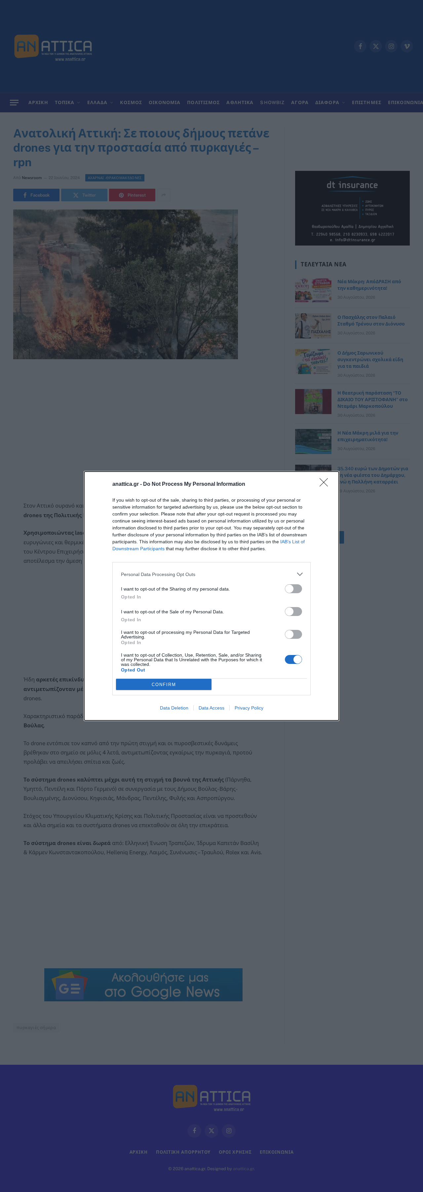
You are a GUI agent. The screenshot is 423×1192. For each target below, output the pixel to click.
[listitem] (211, 574)
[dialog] (211, 596)
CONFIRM (164, 684)
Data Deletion (174, 708)
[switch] (293, 588)
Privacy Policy (249, 708)
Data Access (211, 708)
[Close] (326, 484)
